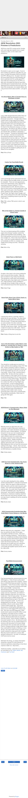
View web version (14, 765)
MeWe (18, 650)
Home (14, 761)
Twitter (14, 650)
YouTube (11, 652)
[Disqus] (14, 694)
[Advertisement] (14, 16)
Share (3, 670)
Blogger (17, 796)
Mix (22, 650)
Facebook (3, 652)
